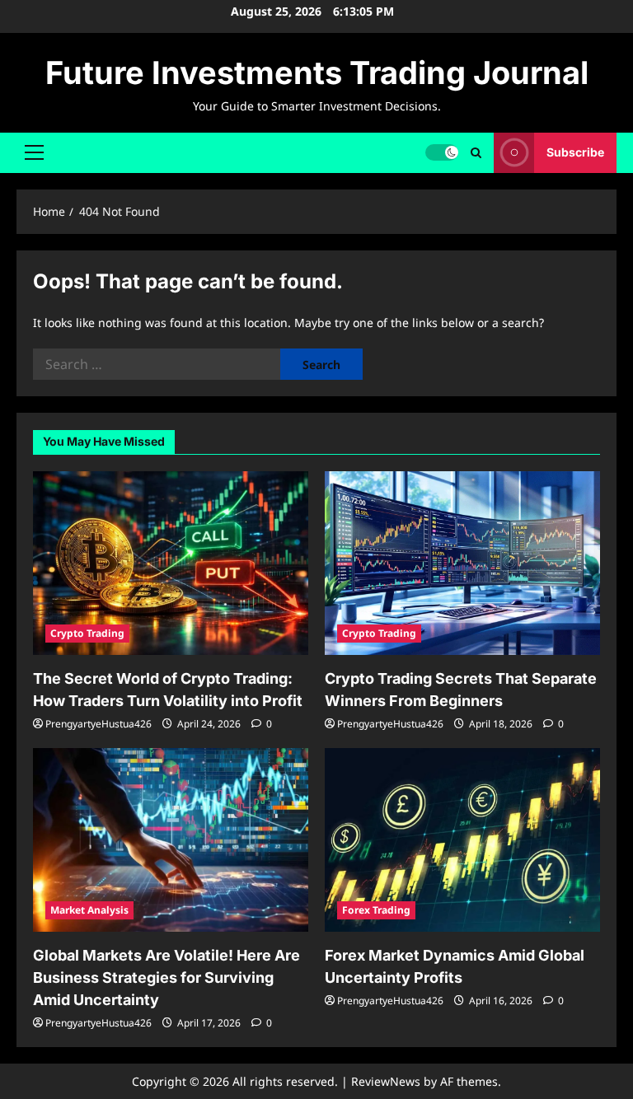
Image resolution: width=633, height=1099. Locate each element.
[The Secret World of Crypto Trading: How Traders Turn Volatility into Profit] (170, 563)
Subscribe (575, 152)
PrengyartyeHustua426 (98, 724)
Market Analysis (89, 910)
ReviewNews (385, 1081)
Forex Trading (376, 910)
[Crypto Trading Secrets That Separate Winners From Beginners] (462, 563)
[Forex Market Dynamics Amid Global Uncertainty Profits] (462, 840)
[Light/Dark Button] (441, 152)
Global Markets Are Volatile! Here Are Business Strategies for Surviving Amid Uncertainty (166, 977)
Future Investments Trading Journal (316, 72)
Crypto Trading (87, 633)
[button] (34, 152)
